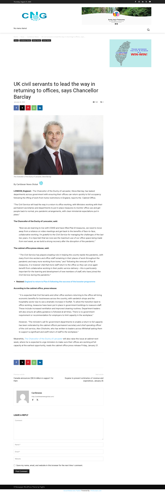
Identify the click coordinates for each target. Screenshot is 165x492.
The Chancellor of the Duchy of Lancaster (44, 338)
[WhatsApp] (34, 107)
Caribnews (37, 393)
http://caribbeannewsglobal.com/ (43, 396)
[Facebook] (135, 1)
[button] (148, 30)
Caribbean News (33, 37)
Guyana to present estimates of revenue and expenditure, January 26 (84, 379)
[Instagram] (139, 1)
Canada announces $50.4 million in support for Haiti (33, 379)
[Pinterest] (28, 107)
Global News (36, 40)
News (22, 37)
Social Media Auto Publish (72, 490)
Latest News (46, 40)
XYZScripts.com (96, 490)
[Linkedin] (142, 1)
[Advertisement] (58, 61)
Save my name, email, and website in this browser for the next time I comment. (49, 465)
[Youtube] (149, 1)
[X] (146, 1)
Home (16, 37)
